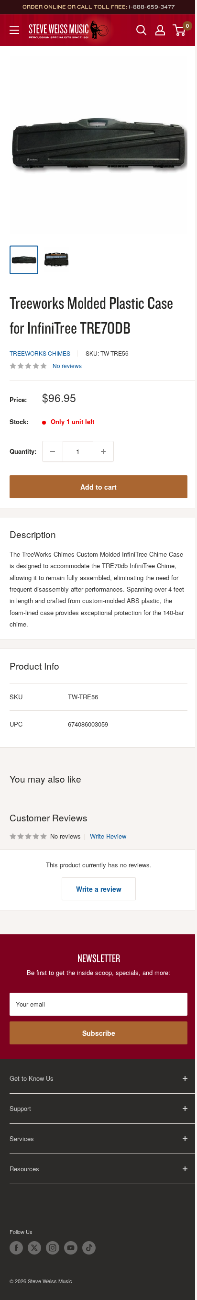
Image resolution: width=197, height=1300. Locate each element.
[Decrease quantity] (53, 451)
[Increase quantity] (103, 451)
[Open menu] (14, 30)
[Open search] (141, 30)
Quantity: (23, 451)
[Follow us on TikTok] (89, 1248)
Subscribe (98, 1033)
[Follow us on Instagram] (52, 1248)
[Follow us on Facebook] (16, 1248)
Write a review (98, 889)
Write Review (108, 836)
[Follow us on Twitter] (34, 1248)
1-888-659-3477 (152, 6)
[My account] (160, 30)
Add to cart (98, 487)
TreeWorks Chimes (40, 353)
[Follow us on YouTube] (70, 1248)
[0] (180, 30)
